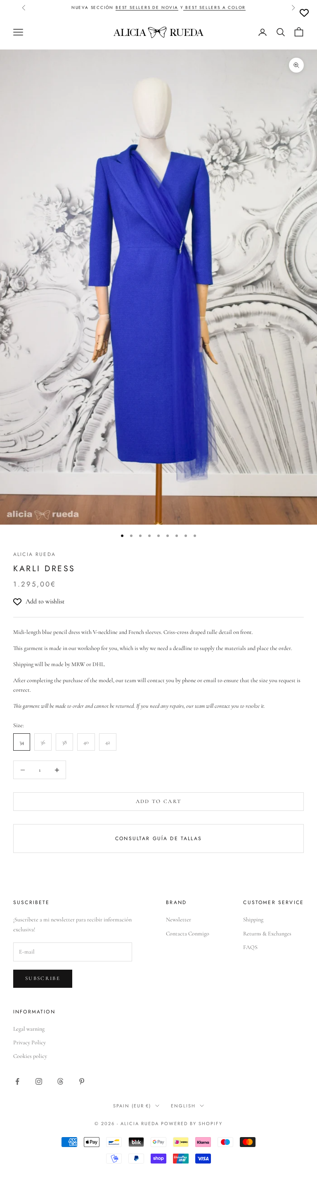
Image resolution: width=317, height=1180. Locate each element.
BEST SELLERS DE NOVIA (147, 7)
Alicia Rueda (34, 554)
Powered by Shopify (191, 1123)
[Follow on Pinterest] (82, 1081)
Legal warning (29, 1028)
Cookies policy (30, 1056)
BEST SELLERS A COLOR (214, 7)
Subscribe (42, 978)
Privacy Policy (29, 1042)
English (183, 1105)
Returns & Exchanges (267, 933)
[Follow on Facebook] (17, 1081)
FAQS (250, 947)
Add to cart (159, 801)
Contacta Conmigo (187, 933)
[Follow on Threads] (60, 1081)
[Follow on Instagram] (39, 1081)
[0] (304, 12)
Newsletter (178, 919)
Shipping (253, 919)
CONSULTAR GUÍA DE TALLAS (158, 838)
